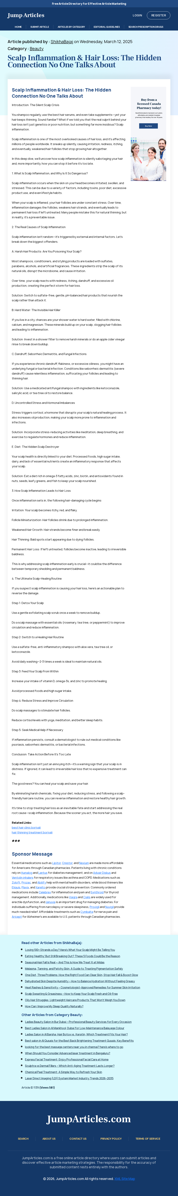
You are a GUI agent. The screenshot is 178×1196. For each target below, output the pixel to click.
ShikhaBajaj (62, 41)
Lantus (42, 873)
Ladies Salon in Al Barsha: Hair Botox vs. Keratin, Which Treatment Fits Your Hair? (76, 1034)
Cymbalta (86, 912)
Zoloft (16, 882)
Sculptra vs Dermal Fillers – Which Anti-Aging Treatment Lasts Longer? (70, 1066)
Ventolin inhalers (22, 878)
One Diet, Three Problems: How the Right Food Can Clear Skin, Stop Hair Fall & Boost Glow (81, 975)
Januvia (50, 902)
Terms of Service (148, 1139)
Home (18, 26)
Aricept (17, 917)
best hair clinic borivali (26, 827)
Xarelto (40, 887)
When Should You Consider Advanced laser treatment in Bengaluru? (67, 1053)
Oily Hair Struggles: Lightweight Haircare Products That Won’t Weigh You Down (75, 1000)
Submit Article (39, 26)
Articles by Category (71, 26)
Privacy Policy (111, 1139)
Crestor (67, 863)
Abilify (41, 882)
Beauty (36, 48)
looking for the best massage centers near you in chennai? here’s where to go (74, 1047)
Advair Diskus (102, 873)
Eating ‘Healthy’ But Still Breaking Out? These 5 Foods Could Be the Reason (72, 956)
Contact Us (78, 1139)
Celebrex (45, 892)
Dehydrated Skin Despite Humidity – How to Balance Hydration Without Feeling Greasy (80, 981)
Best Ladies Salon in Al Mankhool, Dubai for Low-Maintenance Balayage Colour (74, 1028)
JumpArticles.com (89, 1119)
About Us (49, 1139)
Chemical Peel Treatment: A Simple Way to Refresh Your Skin (63, 1072)
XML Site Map (125, 1179)
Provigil (94, 907)
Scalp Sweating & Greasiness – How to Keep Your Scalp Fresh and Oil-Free (71, 994)
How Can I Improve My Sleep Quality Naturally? (54, 1006)
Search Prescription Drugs (145, 26)
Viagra (73, 897)
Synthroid (97, 892)
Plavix (25, 887)
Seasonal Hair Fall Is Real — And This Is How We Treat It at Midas (64, 962)
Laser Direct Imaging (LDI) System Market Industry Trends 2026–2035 (69, 1078)
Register (158, 15)
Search (23, 1139)
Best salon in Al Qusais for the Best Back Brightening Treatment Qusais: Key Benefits (79, 1041)
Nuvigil (109, 907)
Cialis (86, 897)
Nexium (84, 863)
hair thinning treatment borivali (32, 832)
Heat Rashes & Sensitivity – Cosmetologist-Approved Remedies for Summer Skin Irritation (82, 987)
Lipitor (56, 863)
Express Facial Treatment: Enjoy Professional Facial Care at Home (66, 1059)
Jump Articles (26, 15)
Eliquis (16, 887)
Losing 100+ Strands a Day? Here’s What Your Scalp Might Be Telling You (70, 950)
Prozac (26, 882)
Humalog (26, 873)
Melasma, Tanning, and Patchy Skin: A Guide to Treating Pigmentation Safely (74, 969)
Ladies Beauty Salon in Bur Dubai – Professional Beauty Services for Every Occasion (78, 1022)
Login (137, 15)
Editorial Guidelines (107, 26)
